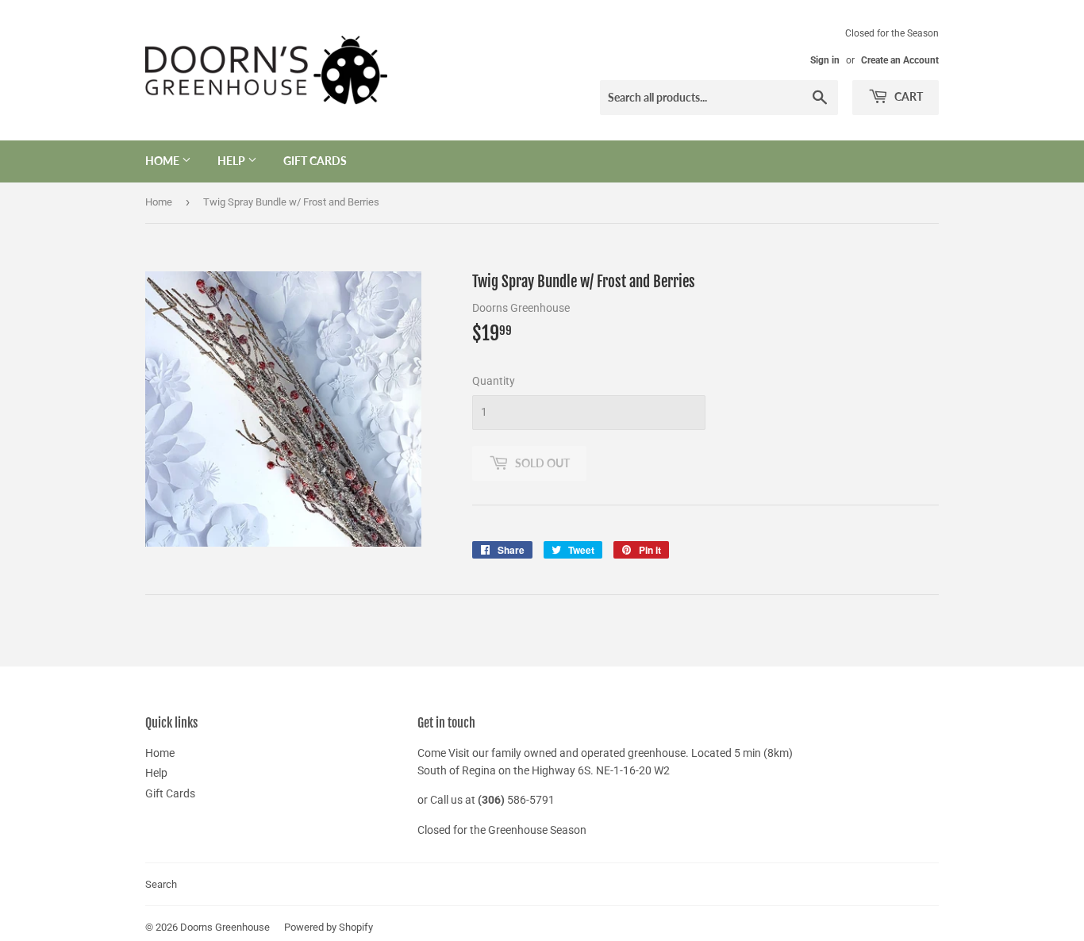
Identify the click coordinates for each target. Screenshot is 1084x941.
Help (232, 160)
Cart (907, 96)
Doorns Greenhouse (225, 927)
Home (163, 160)
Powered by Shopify (328, 927)
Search (161, 884)
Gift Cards (315, 160)
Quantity (493, 380)
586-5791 (531, 799)
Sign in (825, 60)
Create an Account (900, 60)
